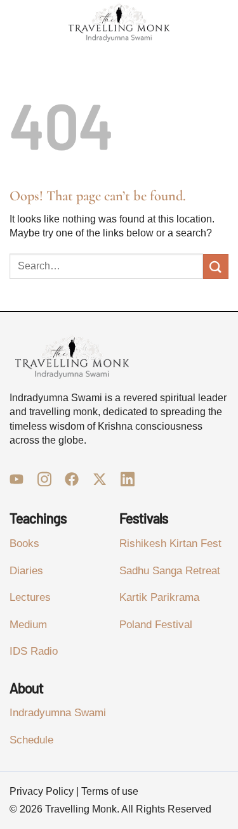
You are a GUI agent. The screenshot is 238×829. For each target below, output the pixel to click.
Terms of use (109, 791)
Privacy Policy (42, 791)
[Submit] (215, 266)
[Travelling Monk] (119, 22)
